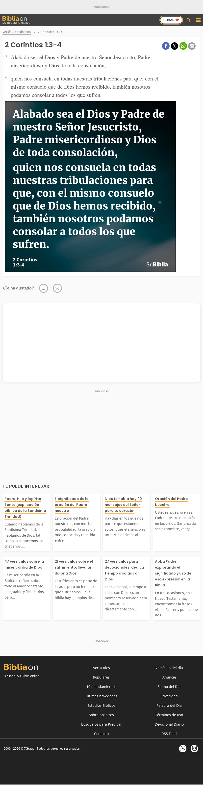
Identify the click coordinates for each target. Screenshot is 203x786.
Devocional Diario (169, 724)
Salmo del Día (169, 686)
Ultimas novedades (101, 696)
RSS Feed (169, 733)
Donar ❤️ (171, 20)
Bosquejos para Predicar (101, 724)
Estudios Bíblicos (101, 705)
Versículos (101, 667)
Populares (101, 677)
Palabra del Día (169, 705)
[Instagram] (194, 748)
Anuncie (169, 677)
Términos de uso (169, 714)
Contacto (101, 733)
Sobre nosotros (101, 714)
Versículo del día (169, 667)
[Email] (192, 46)
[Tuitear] (174, 46)
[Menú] (198, 20)
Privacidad (169, 696)
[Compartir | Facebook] (166, 46)
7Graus (29, 748)
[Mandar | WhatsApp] (183, 46)
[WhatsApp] (182, 748)
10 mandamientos (101, 686)
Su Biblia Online (16, 23)
